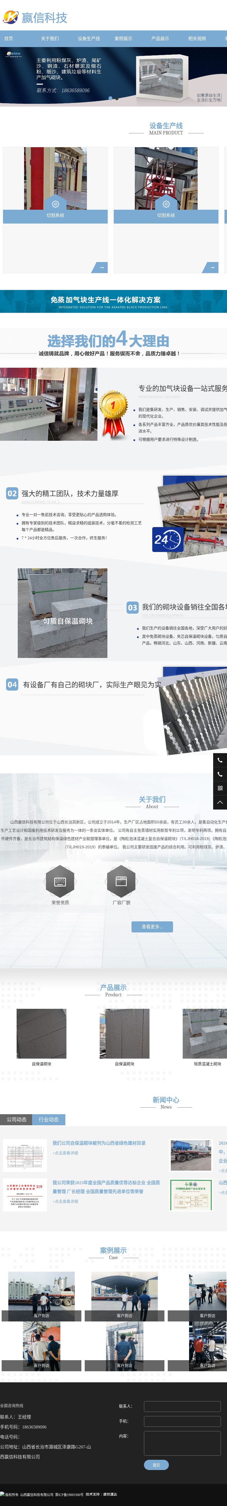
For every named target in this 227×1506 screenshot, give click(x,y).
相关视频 (197, 38)
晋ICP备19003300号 (69, 1495)
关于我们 (50, 38)
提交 (156, 1465)
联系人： (127, 1406)
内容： (125, 1436)
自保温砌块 (41, 1064)
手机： (125, 1421)
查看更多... (152, 926)
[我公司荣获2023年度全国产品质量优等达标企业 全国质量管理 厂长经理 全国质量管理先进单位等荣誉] (25, 1195)
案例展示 (123, 38)
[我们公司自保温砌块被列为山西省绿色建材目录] (25, 1155)
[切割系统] (55, 178)
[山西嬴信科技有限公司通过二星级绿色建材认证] (191, 1195)
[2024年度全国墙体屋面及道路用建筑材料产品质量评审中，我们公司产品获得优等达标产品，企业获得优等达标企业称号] (191, 1155)
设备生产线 (89, 38)
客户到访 (41, 1316)
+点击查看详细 (65, 1153)
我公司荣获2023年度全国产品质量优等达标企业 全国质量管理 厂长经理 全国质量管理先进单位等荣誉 (106, 1187)
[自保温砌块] (41, 1034)
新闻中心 (166, 1100)
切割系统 (55, 215)
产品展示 (160, 38)
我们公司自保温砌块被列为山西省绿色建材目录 (99, 1143)
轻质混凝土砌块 (207, 1064)
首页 (8, 38)
